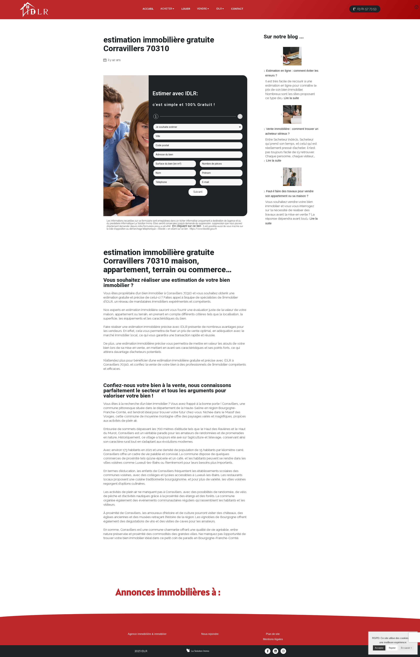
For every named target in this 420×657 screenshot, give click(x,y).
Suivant (197, 191)
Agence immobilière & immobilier (147, 634)
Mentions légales (273, 639)
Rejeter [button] (392, 648)
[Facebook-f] (267, 651)
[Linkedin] (275, 651)
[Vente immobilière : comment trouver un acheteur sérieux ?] (291, 114)
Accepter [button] (379, 648)
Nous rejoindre (210, 634)
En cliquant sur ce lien (186, 226)
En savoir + (406, 648)
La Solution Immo (200, 651)
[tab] (148, 8)
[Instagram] (283, 651)
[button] (364, 8)
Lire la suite (291, 98)
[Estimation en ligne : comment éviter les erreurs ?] (291, 56)
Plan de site (273, 634)
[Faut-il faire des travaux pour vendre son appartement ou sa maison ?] (291, 176)
